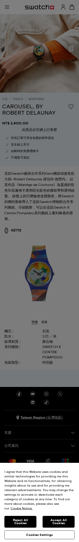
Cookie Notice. (22, 508)
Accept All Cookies (58, 522)
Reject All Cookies (20, 522)
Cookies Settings (39, 535)
